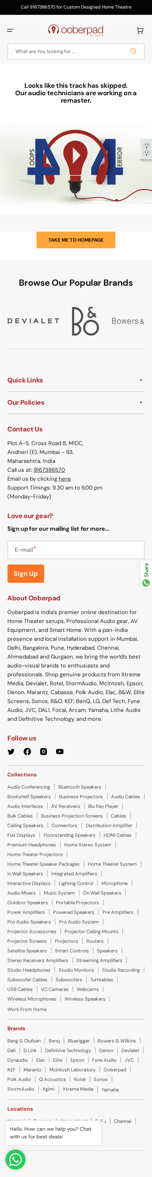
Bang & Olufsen (24, 1041)
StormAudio (20, 1089)
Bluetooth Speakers (79, 787)
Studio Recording (121, 970)
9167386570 (49, 470)
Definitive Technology (68, 1050)
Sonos (101, 1079)
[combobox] (76, 51)
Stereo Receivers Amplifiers (37, 960)
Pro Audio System (79, 922)
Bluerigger (79, 1041)
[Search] (135, 51)
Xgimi (48, 1089)
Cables (118, 816)
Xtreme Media (78, 1089)
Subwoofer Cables (27, 980)
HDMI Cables (118, 835)
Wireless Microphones (31, 999)
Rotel (80, 1079)
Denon (106, 1050)
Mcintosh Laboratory (72, 1070)
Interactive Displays (29, 883)
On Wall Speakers (102, 893)
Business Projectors (81, 796)
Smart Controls (72, 951)
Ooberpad (115, 1070)
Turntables (101, 980)
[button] (10, 30)
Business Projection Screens (72, 816)
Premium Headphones (31, 845)
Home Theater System (112, 864)
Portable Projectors (77, 902)
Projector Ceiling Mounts (91, 931)
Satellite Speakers (27, 951)
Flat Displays (21, 835)
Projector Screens (27, 941)
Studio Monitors (76, 970)
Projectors (66, 941)
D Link (30, 1050)
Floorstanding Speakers (70, 835)
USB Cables (20, 989)
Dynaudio (17, 1060)
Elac (40, 1060)
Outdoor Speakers (27, 902)
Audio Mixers (21, 893)
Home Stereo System (87, 845)
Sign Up (26, 573)
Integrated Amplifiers (74, 874)
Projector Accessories (31, 931)
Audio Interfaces (25, 806)
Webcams (88, 989)
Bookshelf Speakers (29, 796)
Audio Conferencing (28, 787)
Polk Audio (19, 1079)
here (65, 479)
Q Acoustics (52, 1079)
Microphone (114, 883)
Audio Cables (125, 796)
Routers (95, 941)
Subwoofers (69, 980)
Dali (11, 1050)
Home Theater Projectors (35, 854)
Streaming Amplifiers (99, 960)
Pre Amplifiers (118, 912)
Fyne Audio (104, 1060)
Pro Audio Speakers (29, 922)
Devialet (130, 1050)
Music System (59, 893)
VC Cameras (55, 989)
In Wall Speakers (25, 874)
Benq (54, 1041)
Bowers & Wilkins (117, 1041)
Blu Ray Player (103, 806)
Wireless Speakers (85, 999)
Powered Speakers (73, 912)
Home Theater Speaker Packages (43, 864)
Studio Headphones (29, 970)
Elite (57, 1060)
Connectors (64, 825)
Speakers (107, 951)
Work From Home (26, 1009)
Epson (77, 1060)
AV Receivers (65, 806)
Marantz (32, 1070)
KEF (11, 1070)
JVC (129, 1060)
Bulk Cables (20, 816)
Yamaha (110, 1090)
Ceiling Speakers (25, 825)
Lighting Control (76, 883)
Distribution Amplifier (109, 825)
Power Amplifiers (26, 912)
